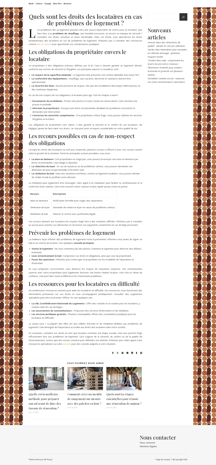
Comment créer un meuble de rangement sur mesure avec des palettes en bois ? (84, 398)
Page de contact (163, 459)
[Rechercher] (183, 17)
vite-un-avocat (44, 44)
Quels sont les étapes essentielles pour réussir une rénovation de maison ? (124, 398)
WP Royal (48, 459)
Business (67, 3)
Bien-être (57, 3)
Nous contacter (147, 442)
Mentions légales (148, 446)
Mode (31, 3)
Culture (39, 3)
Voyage (48, 3)
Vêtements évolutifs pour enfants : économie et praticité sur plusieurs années (165, 71)
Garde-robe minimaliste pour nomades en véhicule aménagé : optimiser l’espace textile (167, 53)
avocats (67, 343)
